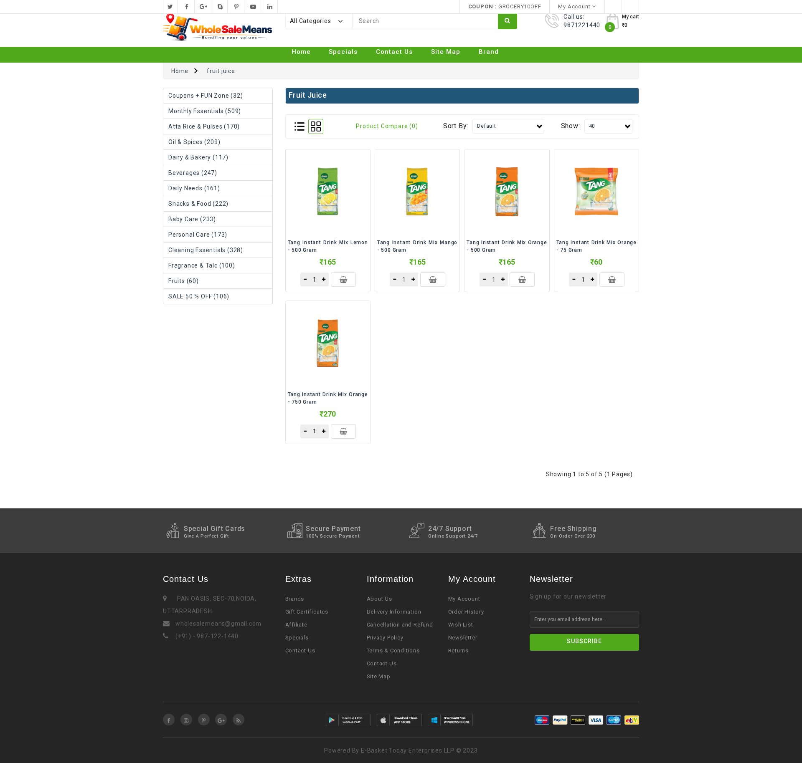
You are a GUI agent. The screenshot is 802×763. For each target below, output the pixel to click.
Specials (343, 52)
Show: (570, 126)
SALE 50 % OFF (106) (198, 296)
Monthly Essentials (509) (204, 111)
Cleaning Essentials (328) (205, 250)
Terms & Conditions (393, 650)
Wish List (460, 625)
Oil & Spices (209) (194, 142)
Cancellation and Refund (400, 625)
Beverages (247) (192, 172)
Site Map (445, 52)
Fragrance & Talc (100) (201, 265)
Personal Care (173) (197, 234)
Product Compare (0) (387, 126)
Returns (458, 650)
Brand (489, 52)
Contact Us (394, 52)
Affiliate (296, 625)
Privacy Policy (385, 637)
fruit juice (221, 71)
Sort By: (455, 126)
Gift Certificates (307, 612)
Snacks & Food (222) (198, 203)
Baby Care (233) (192, 219)
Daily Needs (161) (194, 188)
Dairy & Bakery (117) (198, 157)
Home (301, 52)
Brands (295, 599)
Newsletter (462, 637)
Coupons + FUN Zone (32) (205, 95)
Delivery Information (394, 612)
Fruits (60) (183, 281)
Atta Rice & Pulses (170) (204, 126)
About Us (379, 599)
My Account (464, 599)
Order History (466, 612)
